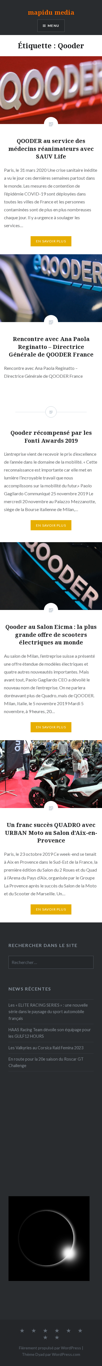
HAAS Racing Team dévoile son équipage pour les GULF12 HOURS (49, 1033)
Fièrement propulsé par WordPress (50, 1347)
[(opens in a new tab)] (44, 1094)
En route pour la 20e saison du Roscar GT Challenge (46, 1062)
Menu (53, 25)
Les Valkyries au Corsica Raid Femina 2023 (45, 1047)
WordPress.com (66, 1354)
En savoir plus (51, 241)
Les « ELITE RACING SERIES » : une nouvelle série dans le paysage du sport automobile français (48, 1012)
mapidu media (51, 12)
